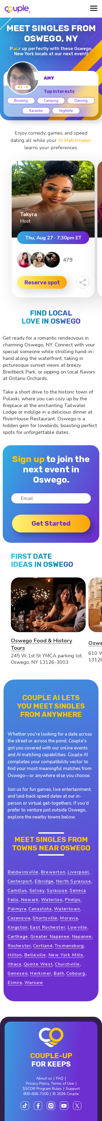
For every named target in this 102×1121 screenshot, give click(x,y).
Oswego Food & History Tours (41, 644)
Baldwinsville (23, 872)
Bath (59, 973)
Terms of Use (62, 1083)
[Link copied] (82, 282)
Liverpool (78, 872)
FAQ (59, 1078)
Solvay (37, 890)
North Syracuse (73, 881)
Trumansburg (69, 946)
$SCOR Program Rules (42, 1088)
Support (73, 1088)
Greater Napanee (50, 937)
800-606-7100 (35, 1093)
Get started (51, 523)
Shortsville (45, 918)
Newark (30, 900)
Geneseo (18, 973)
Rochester (19, 946)
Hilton (15, 955)
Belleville (35, 955)
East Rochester (47, 927)
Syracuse (57, 890)
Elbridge (44, 881)
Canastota (40, 909)
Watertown (67, 909)
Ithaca (14, 964)
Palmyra (17, 909)
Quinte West (38, 964)
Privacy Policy (37, 1083)
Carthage (18, 937)
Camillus (17, 890)
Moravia (69, 918)
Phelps (73, 900)
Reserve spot (42, 282)
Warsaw (34, 983)
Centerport (20, 881)
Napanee (82, 937)
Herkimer (40, 973)
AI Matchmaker (74, 140)
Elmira (15, 983)
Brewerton (53, 872)
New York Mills (66, 955)
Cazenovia (19, 918)
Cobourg (75, 973)
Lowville (77, 927)
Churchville (67, 964)
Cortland (42, 946)
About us (44, 1078)
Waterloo (52, 900)
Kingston (18, 927)
